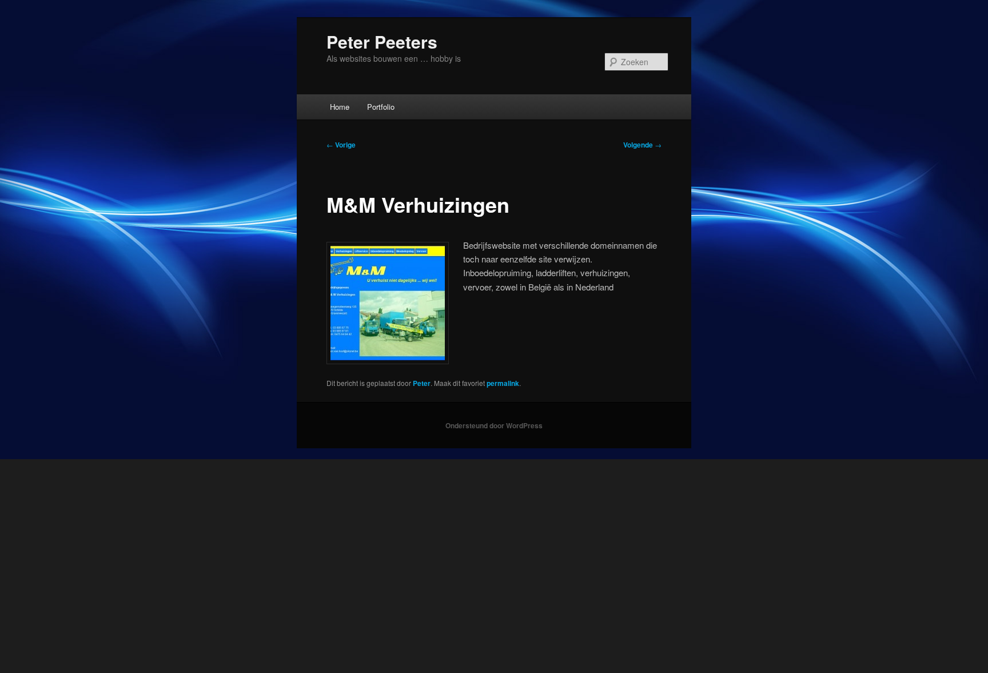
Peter (422, 383)
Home (339, 106)
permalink (503, 383)
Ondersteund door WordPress (494, 425)
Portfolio (381, 106)
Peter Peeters (381, 41)
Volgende (642, 145)
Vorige (341, 145)
